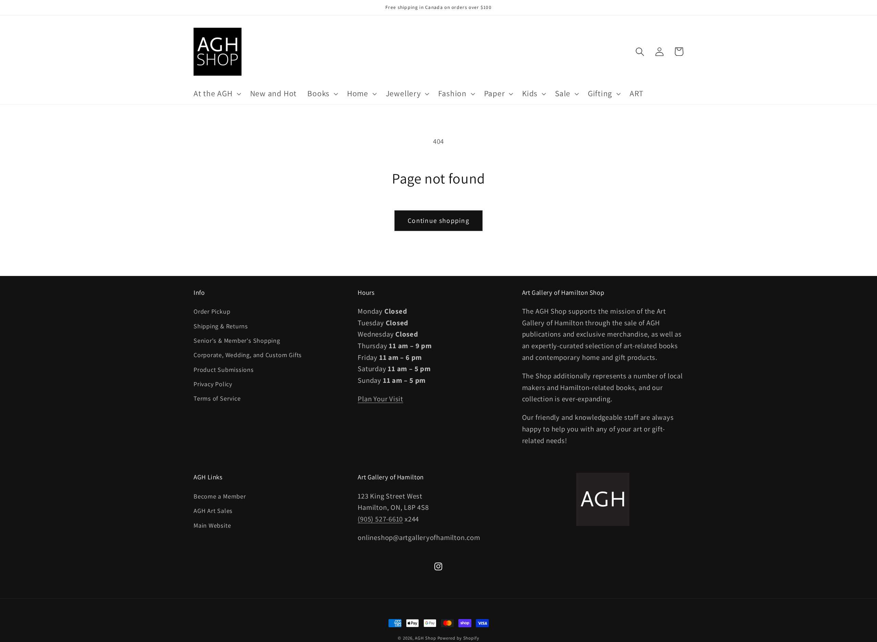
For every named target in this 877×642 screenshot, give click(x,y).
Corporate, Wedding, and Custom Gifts (248, 355)
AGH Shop (425, 638)
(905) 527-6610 (380, 519)
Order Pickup (212, 311)
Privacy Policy (213, 384)
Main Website (212, 525)
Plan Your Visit (380, 398)
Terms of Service (217, 398)
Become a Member (220, 496)
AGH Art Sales (213, 510)
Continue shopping (438, 220)
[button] (216, 94)
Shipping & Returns (221, 326)
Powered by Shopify (458, 638)
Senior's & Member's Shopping (237, 340)
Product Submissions (224, 369)
